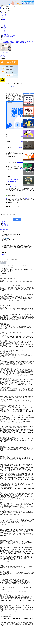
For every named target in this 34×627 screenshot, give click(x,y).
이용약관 (3, 223)
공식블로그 (4, 34)
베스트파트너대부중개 (16, 41)
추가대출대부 (20, 162)
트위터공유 (21, 86)
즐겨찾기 (1, 7)
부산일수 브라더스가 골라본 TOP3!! (12, 179)
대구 (4, 25)
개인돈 (5, 31)
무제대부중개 (22, 41)
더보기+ (5, 26)
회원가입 (4, 7)
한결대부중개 (7, 42)
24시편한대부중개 (3, 41)
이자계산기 (4, 254)
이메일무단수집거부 (5, 226)
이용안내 (3, 35)
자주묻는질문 (7, 36)
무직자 (5, 29)
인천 (4, 23)
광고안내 (9, 35)
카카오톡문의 (12, 36)
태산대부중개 (17, 42)
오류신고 (3, 227)
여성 (4, 30)
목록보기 (17, 219)
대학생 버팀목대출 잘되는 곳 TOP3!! (9, 214)
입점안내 (6, 35)
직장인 (5, 28)
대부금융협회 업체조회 (4, 229)
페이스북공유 (14, 86)
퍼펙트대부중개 (22, 42)
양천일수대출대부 (18, 147)
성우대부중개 (12, 42)
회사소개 (3, 37)
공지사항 (3, 36)
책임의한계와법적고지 (5, 225)
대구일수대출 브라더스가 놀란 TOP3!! (13, 181)
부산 (4, 24)
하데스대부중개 (9, 41)
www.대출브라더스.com (12, 586)
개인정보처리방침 (5, 224)
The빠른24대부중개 (28, 41)
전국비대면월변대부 (11, 186)
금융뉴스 (7, 34)
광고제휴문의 (13, 35)
